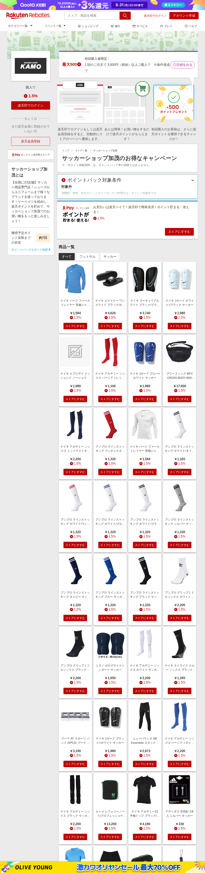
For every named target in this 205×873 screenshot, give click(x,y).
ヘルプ (193, 26)
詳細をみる (184, 64)
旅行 (117, 26)
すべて (66, 256)
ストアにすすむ (179, 231)
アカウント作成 (184, 15)
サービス (142, 26)
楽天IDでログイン (155, 15)
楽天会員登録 (30, 141)
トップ (65, 150)
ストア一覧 (81, 150)
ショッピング (90, 26)
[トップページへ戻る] (28, 15)
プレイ (168, 26)
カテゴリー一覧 (18, 25)
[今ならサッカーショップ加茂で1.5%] (102, 45)
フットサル (87, 256)
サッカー (110, 256)
